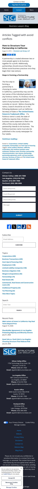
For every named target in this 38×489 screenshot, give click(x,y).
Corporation (6, 149)
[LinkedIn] (19, 227)
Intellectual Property (11, 288)
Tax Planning (8, 291)
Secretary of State (14, 157)
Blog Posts (19, 450)
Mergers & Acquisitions (12, 274)
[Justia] (24, 227)
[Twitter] (14, 227)
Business (20, 147)
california (27, 147)
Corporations (13, 143)
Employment (8, 265)
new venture (19, 153)
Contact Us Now (19, 3)
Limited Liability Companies (14, 268)
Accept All (11, 478)
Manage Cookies (20, 425)
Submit (19, 215)
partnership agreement (9, 155)
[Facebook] (9, 227)
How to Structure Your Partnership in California (14, 46)
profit (19, 155)
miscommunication (8, 153)
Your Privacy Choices (16, 422)
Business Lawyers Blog (19, 18)
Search (19, 310)
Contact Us (19, 444)
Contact (19, 10)
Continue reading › (10, 139)
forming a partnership (27, 151)
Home (6, 10)
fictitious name (14, 151)
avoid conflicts (12, 147)
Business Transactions (12, 259)
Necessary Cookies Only (12, 483)
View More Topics (8, 294)
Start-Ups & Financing (28, 145)
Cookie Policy (29, 422)
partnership (27, 153)
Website (19, 434)
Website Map (19, 447)
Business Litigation (11, 271)
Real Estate (7, 280)
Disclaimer (19, 440)
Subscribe (19, 245)
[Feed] (29, 227)
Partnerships (14, 145)
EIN (12, 149)
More (31, 10)
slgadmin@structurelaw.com (21, 370)
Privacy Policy (19, 437)
